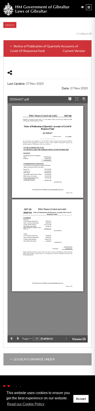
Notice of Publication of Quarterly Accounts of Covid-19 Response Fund (47, 48)
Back (10, 25)
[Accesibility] (82, 7)
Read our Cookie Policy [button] (25, 404)
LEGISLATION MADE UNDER (34, 359)
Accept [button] (81, 398)
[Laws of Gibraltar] (36, 8)
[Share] (10, 72)
